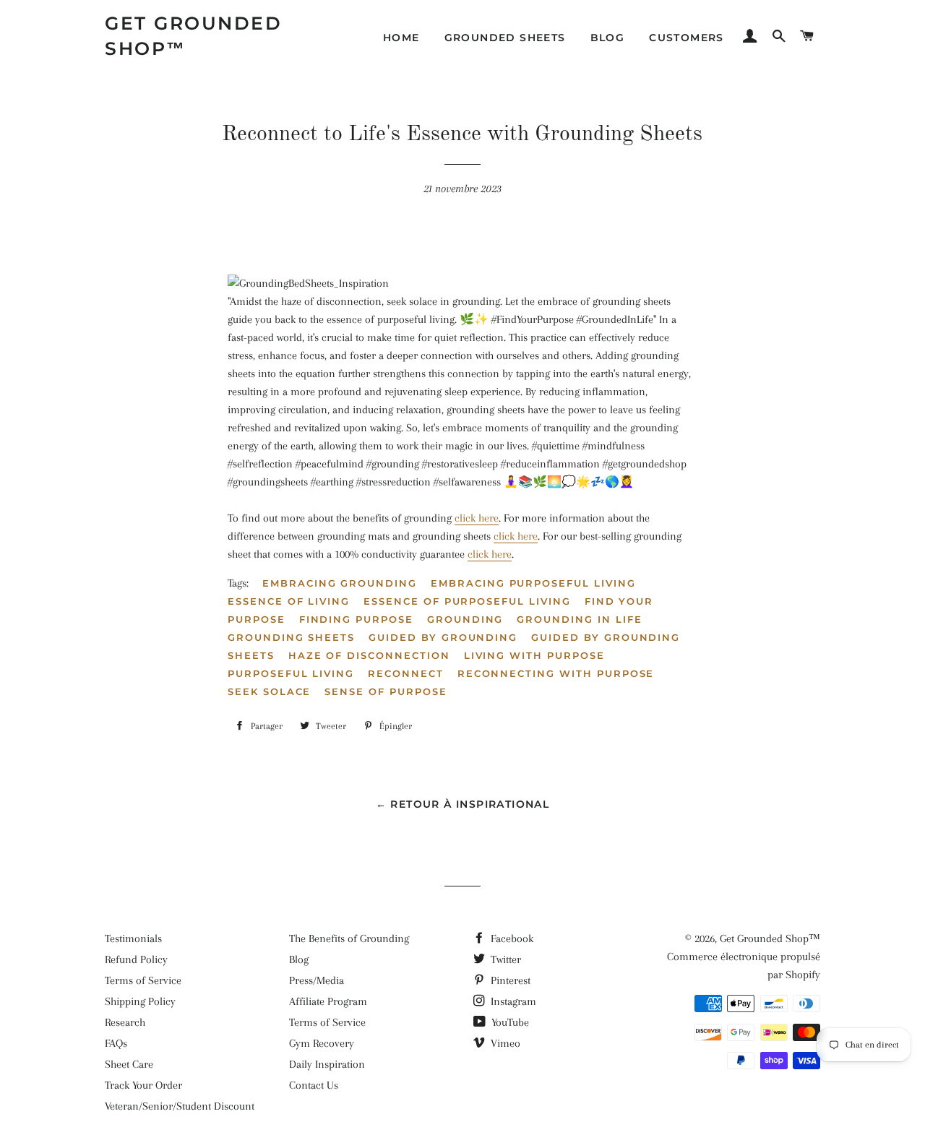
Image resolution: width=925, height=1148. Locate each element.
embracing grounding (339, 583)
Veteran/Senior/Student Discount (179, 1106)
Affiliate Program (328, 1001)
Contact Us (313, 1085)
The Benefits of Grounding (349, 938)
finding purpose (356, 619)
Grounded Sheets (505, 37)
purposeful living (291, 673)
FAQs (116, 1043)
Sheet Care (129, 1064)
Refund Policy (136, 959)
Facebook (510, 938)
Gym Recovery (321, 1043)
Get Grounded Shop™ (193, 35)
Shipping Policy (140, 1001)
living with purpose (534, 655)
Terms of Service (143, 980)
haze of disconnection (369, 655)
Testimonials (133, 938)
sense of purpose (385, 691)
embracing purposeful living (533, 583)
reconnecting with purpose (556, 673)
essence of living (289, 601)
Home (401, 37)
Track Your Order (143, 1085)
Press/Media (316, 980)
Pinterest (509, 980)
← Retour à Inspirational (463, 804)
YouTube (509, 1022)
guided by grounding (443, 637)
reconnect (406, 673)
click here (477, 518)
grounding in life (579, 619)
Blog (607, 37)
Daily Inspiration (327, 1064)
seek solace (269, 691)
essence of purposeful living (467, 601)
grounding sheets (291, 637)
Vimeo (504, 1043)
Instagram (512, 1001)
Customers (686, 37)
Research (125, 1022)
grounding (465, 619)
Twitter (504, 959)
